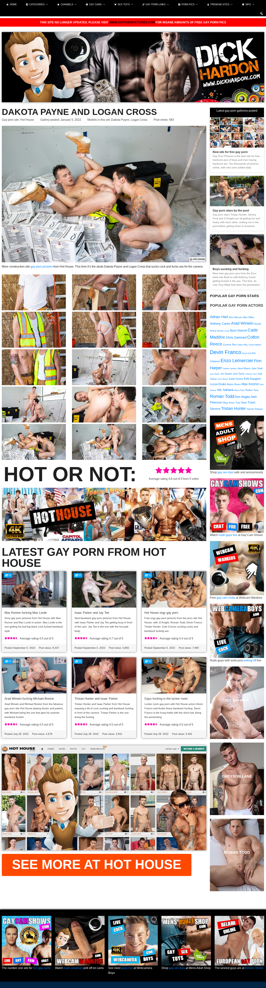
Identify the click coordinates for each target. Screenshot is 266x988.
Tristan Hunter (233, 408)
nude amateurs (73, 968)
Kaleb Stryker (236, 379)
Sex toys (124, 4)
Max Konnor (250, 384)
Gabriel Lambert (230, 368)
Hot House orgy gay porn (161, 612)
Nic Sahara (225, 390)
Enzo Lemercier (237, 360)
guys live (127, 968)
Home (13, 4)
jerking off (250, 660)
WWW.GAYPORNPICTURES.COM (132, 22)
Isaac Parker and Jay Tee (92, 612)
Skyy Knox (229, 402)
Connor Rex (230, 344)
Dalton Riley (242, 345)
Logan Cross (139, 119)
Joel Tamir (239, 373)
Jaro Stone (214, 374)
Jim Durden (226, 374)
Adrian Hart (219, 317)
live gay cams (41, 968)
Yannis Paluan (254, 408)
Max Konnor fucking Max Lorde (26, 612)
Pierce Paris (239, 390)
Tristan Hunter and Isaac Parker (96, 698)
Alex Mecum (235, 317)
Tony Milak (241, 402)
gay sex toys (225, 472)
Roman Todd (222, 396)
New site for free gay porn (230, 152)
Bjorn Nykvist (238, 330)
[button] (261, 13)
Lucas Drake (218, 384)
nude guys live (228, 535)
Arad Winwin (242, 323)
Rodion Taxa (251, 390)
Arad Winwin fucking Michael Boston (29, 698)
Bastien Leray (223, 331)
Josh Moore (223, 379)
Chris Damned (236, 337)
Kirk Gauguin (252, 378)
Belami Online (254, 968)
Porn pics (188, 4)
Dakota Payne (120, 119)
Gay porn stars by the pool (231, 210)
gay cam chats (226, 597)
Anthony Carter (220, 323)
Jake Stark (257, 368)
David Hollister (255, 345)
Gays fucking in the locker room (166, 698)
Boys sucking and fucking (231, 269)
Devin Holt (246, 353)
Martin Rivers (234, 384)
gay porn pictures (42, 266)
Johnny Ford (251, 374)
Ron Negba (242, 397)
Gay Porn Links (156, 4)
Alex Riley (248, 317)
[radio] (158, 471)
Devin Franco (225, 352)
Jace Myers (244, 368)
